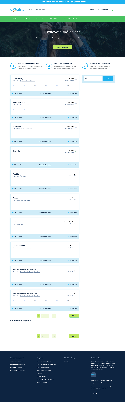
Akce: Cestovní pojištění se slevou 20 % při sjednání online (62, 2)
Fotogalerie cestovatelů (44, 370)
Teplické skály (18, 79)
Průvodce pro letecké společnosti (46, 364)
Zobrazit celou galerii (45, 93)
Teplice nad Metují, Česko (27, 81)
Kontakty (66, 361)
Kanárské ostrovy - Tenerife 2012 (25, 294)
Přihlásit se (93, 9)
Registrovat (104, 9)
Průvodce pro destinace (44, 361)
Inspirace (54, 19)
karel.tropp (70, 78)
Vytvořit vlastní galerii (62, 47)
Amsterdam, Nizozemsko (27, 105)
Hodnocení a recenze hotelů (45, 379)
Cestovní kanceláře (42, 382)
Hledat (108, 79)
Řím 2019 (16, 174)
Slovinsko (16, 151)
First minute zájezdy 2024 (17, 367)
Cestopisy (40, 373)
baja (74, 174)
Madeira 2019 (17, 126)
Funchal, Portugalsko (26, 128)
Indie (14, 222)
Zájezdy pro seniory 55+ (17, 361)
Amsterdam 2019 (19, 102)
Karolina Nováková (69, 222)
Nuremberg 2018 (19, 246)
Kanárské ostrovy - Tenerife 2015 (25, 270)
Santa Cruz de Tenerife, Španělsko (30, 272)
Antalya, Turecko (25, 200)
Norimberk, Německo (26, 248)
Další (74, 315)
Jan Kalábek (71, 246)
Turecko (16, 198)
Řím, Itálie (23, 176)
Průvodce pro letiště (43, 367)
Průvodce (40, 19)
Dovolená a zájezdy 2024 (17, 364)
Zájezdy (27, 19)
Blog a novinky (41, 376)
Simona (71, 150)
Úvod (15, 19)
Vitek (73, 198)
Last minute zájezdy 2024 (17, 370)
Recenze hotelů (70, 19)
